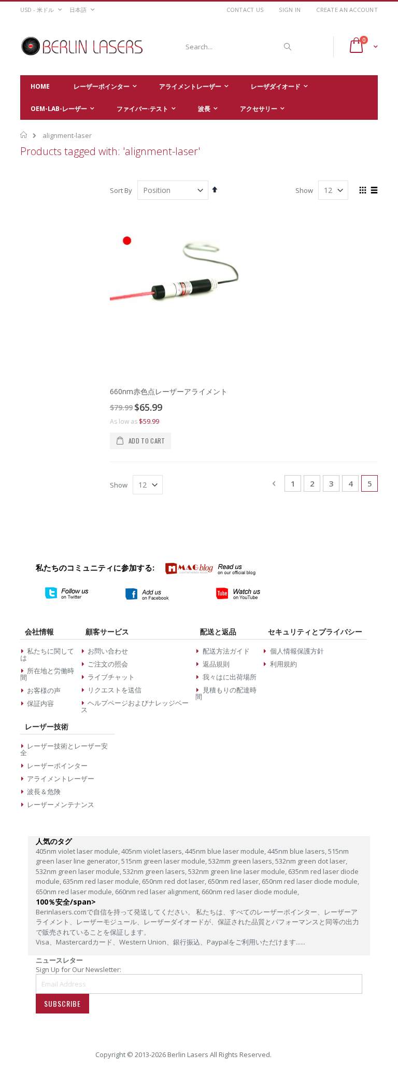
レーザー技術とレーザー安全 (64, 749)
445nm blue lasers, (297, 851)
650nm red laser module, (75, 891)
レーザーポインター (57, 765)
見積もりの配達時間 (225, 693)
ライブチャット (111, 677)
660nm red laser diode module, (250, 891)
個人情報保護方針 (297, 651)
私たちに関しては (47, 654)
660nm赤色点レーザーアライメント (169, 391)
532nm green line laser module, (238, 871)
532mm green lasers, (241, 861)
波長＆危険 (44, 791)
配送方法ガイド (226, 651)
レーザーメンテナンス (60, 804)
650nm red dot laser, (175, 881)
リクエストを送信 (114, 690)
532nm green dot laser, (311, 861)
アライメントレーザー (60, 778)
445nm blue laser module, (226, 851)
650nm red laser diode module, (310, 881)
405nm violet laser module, (78, 851)
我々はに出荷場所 (230, 677)
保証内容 (40, 703)
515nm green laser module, (164, 861)
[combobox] (237, 46)
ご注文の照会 (108, 664)
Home (24, 135)
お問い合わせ (108, 651)
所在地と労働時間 (47, 674)
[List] (374, 191)
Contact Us (245, 9)
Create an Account (347, 9)
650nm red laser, (235, 881)
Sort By (121, 190)
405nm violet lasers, (153, 851)
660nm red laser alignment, (158, 891)
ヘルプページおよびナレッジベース (135, 706)
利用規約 (283, 664)
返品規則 (216, 664)
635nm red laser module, (102, 881)
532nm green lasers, (155, 871)
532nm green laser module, (79, 871)
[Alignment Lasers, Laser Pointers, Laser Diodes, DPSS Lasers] (82, 46)
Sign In (290, 9)
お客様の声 (44, 690)
